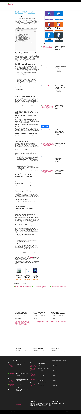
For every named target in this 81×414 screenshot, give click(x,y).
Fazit (16, 50)
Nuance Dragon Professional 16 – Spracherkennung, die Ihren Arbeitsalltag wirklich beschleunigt (22, 379)
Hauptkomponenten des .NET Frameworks (23, 34)
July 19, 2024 (40, 365)
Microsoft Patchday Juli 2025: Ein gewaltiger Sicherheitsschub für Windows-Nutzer (60, 173)
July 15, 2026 (19, 375)
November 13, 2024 (41, 380)
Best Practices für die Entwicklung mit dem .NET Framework (25, 42)
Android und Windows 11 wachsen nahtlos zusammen (60, 87)
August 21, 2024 (41, 375)
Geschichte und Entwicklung (20, 33)
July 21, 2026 (55, 365)
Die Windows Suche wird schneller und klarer (58, 382)
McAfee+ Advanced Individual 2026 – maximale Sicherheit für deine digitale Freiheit (60, 132)
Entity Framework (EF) (21, 40)
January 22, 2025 (41, 385)
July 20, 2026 (58, 70)
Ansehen (49, 19)
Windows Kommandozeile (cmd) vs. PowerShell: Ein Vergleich (43, 363)
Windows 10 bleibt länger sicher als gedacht (59, 107)
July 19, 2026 (58, 90)
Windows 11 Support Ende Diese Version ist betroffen (60, 48)
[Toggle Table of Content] (34, 31)
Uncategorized (58, 51)
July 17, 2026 (55, 385)
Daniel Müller (19, 315)
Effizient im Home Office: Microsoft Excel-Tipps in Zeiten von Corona (44, 373)
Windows (60, 350)
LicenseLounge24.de (29, 257)
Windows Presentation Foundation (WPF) (24, 37)
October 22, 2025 (19, 387)
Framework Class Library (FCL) (22, 36)
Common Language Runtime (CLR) (22, 35)
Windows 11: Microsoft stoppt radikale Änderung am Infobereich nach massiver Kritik (60, 146)
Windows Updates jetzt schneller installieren (22, 362)
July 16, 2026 (19, 364)
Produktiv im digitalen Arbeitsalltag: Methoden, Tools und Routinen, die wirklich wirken (22, 385)
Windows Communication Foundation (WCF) (24, 38)
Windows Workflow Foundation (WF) (23, 39)
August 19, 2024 (41, 370)
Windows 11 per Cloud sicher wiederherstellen (58, 367)
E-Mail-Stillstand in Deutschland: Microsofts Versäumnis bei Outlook (59, 159)
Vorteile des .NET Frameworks (21, 41)
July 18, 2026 (55, 380)
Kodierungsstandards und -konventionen (23, 43)
